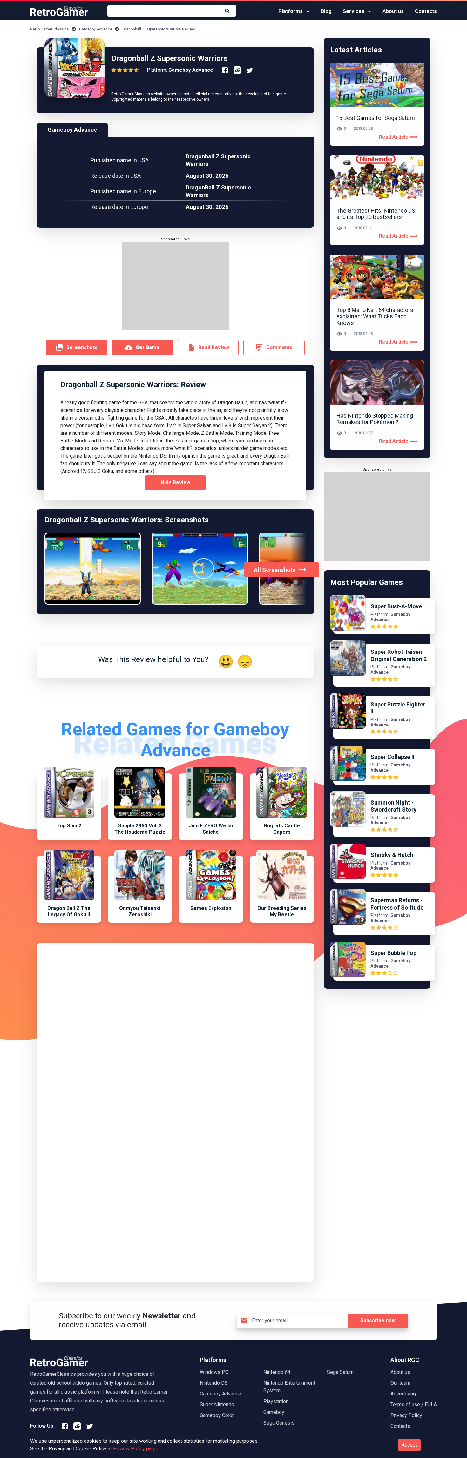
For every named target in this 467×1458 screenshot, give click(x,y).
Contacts (426, 11)
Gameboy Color (217, 1415)
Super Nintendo (217, 1405)
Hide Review (175, 483)
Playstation (275, 1401)
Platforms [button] (290, 11)
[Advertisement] (175, 286)
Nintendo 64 (276, 1372)
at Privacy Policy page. (133, 1449)
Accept (409, 1445)
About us (393, 11)
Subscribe (378, 1320)
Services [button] (353, 11)
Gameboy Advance (95, 29)
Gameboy (273, 1412)
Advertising (403, 1394)
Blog (326, 11)
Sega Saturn (340, 1372)
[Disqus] (175, 1029)
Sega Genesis (278, 1423)
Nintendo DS (214, 1383)
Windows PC (214, 1372)
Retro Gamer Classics (49, 29)
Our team (400, 1383)
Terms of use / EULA (413, 1405)
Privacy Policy (406, 1415)
